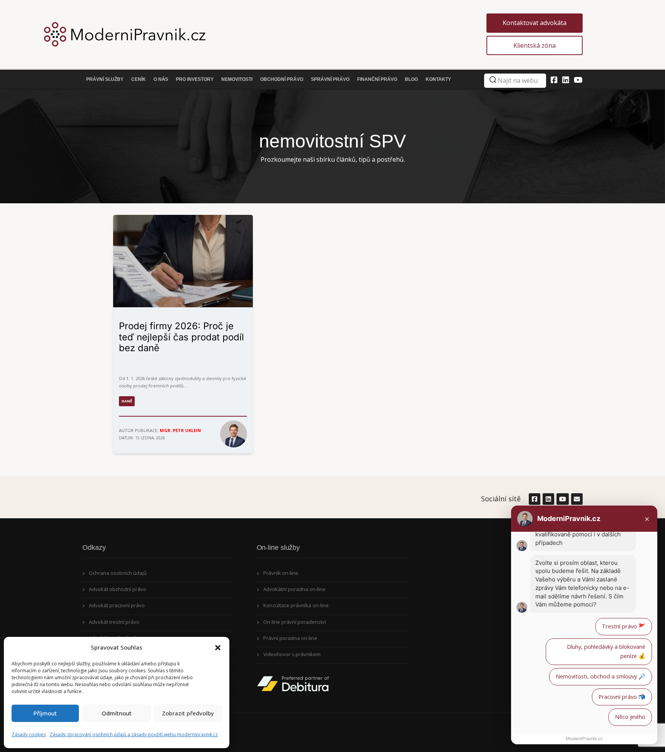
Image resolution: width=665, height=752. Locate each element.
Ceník (138, 79)
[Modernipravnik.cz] (284, 34)
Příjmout (45, 713)
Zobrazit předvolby (188, 713)
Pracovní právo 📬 (621, 696)
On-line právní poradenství (294, 621)
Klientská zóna (534, 45)
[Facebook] (554, 80)
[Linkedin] (565, 80)
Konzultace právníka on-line (296, 605)
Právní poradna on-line (290, 638)
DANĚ (127, 401)
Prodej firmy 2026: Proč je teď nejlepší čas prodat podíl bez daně (181, 337)
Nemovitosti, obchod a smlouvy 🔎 (600, 676)
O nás (161, 79)
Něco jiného (630, 716)
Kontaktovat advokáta (534, 22)
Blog (411, 79)
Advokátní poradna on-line (294, 589)
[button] (218, 648)
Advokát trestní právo (114, 621)
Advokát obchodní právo (117, 589)
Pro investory (195, 79)
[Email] (576, 499)
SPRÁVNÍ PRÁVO (330, 79)
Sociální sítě (501, 498)
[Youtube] (578, 80)
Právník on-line (280, 572)
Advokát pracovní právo (117, 605)
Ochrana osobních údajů (118, 572)
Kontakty (438, 79)
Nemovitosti (236, 79)
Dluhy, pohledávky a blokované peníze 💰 (606, 651)
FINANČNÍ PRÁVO (377, 79)
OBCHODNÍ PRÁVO (281, 79)
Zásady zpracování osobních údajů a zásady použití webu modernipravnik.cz (134, 734)
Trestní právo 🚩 (623, 626)
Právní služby (105, 79)
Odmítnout (117, 713)
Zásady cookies (29, 734)
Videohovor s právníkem (292, 654)
